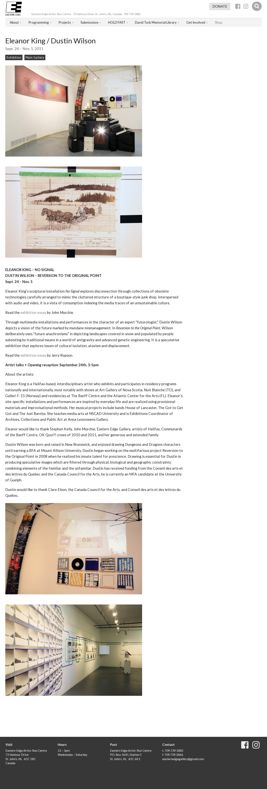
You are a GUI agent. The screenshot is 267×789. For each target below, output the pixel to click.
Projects (64, 22)
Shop (218, 22)
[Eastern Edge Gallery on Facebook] (237, 6)
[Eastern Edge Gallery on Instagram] (245, 6)
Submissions (90, 22)
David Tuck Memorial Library (156, 22)
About (14, 22)
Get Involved (195, 22)
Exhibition (13, 57)
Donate (219, 6)
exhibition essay (33, 312)
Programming (38, 22)
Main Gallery (35, 57)
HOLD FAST (116, 22)
